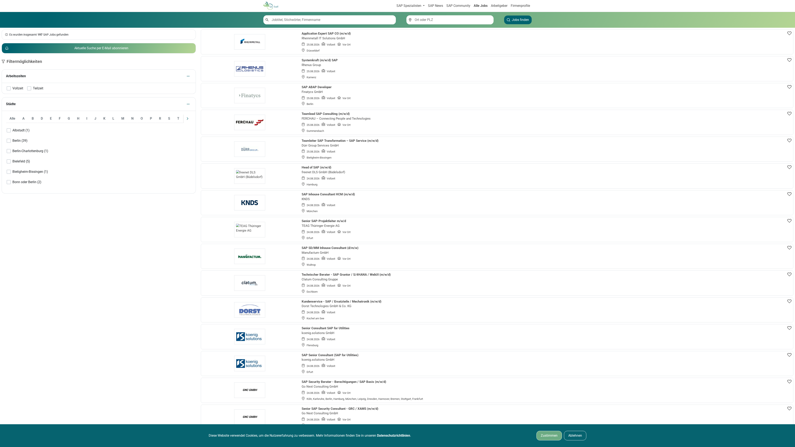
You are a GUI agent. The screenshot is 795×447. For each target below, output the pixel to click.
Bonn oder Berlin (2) (26, 182)
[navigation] (188, 118)
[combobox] (332, 19)
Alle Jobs (481, 6)
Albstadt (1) (21, 130)
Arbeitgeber (499, 6)
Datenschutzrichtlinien (393, 435)
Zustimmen (549, 435)
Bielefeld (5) (21, 161)
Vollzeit (17, 88)
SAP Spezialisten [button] (409, 6)
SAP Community (458, 6)
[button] (188, 76)
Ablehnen (575, 435)
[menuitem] (12, 118)
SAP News (435, 6)
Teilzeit (38, 88)
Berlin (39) (20, 140)
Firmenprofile (520, 6)
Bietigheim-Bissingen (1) (30, 171)
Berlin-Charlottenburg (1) (30, 151)
